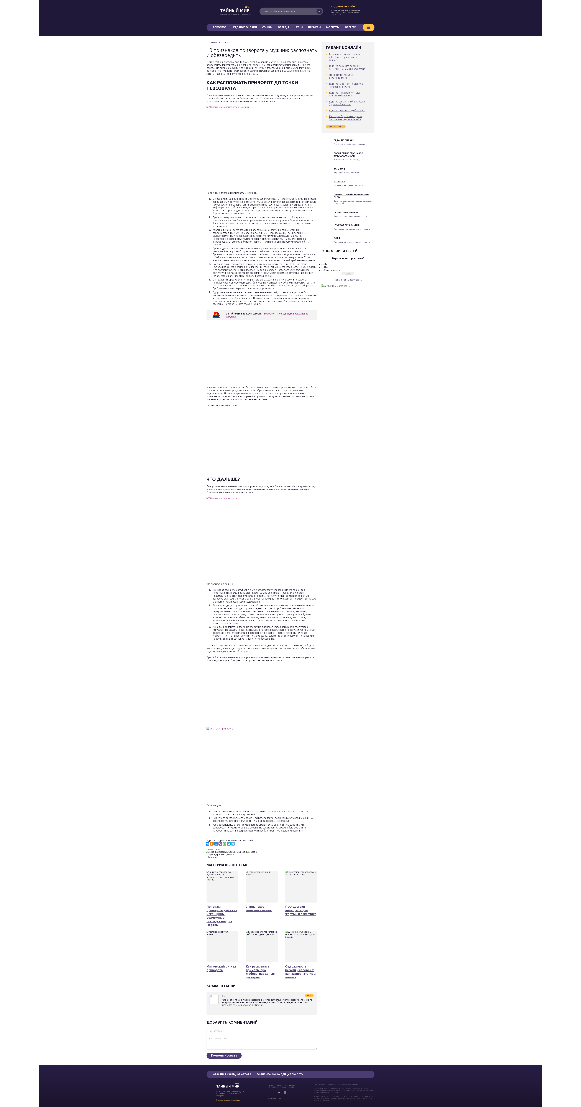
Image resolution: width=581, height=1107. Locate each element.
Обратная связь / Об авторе (232, 1074)
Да (325, 264)
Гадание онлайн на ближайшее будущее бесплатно (347, 103)
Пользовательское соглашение (228, 1100)
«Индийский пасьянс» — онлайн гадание (342, 76)
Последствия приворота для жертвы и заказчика (300, 910)
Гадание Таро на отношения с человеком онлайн (346, 85)
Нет (326, 267)
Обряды (283, 27)
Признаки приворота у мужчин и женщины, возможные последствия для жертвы (222, 916)
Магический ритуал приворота (221, 968)
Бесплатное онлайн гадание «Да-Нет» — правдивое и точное (345, 57)
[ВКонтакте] (207, 844)
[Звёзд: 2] (221, 852)
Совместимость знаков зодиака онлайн (348, 154)
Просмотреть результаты (348, 279)
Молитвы (333, 27)
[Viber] (220, 844)
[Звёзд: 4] (242, 852)
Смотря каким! (332, 270)
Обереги (350, 27)
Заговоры (340, 169)
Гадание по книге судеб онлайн (347, 110)
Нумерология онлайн (347, 225)
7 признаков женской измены (259, 908)
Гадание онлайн (343, 6)
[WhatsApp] (224, 844)
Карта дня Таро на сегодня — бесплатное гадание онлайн (345, 118)
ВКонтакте (278, 1092)
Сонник (267, 27)
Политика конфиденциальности (280, 1074)
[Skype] (229, 844)
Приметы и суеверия (346, 212)
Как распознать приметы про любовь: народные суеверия (260, 972)
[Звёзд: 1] (211, 852)
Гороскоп (219, 27)
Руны (299, 27)
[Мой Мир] (216, 844)
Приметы (314, 27)
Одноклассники (285, 1092)
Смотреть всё (336, 127)
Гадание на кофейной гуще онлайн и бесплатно (344, 94)
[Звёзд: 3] (231, 852)
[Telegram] (233, 844)
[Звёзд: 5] (252, 852)
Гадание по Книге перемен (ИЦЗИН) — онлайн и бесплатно (347, 67)
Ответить (309, 995)
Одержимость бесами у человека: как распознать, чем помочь (300, 972)
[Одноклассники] (212, 844)
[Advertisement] (250, 354)
